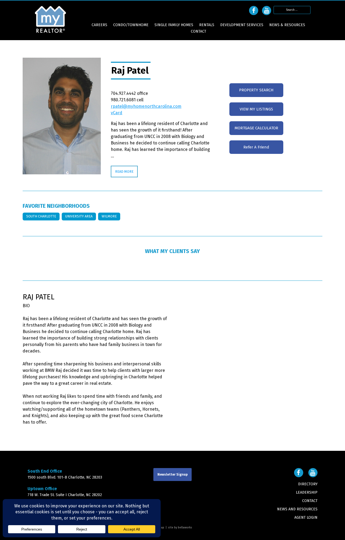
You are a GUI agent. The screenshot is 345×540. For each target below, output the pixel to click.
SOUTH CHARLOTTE (41, 216)
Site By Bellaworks (180, 527)
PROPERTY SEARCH (256, 90)
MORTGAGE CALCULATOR (256, 128)
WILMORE (109, 216)
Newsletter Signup (172, 474)
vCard (116, 112)
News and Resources (297, 509)
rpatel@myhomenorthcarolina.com (146, 106)
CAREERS (99, 25)
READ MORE (124, 171)
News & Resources (287, 25)
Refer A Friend (256, 147)
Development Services (241, 25)
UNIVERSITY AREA (78, 216)
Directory (308, 484)
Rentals (206, 25)
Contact (198, 31)
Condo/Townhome (131, 25)
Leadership (307, 492)
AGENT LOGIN (306, 517)
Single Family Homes (173, 25)
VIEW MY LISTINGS (256, 109)
